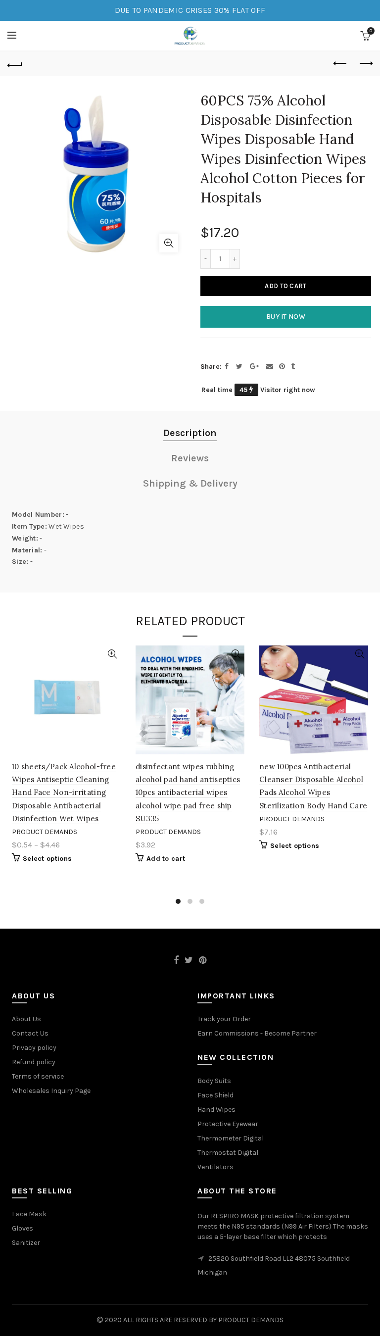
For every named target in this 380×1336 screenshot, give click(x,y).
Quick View (112, 654)
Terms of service (38, 1076)
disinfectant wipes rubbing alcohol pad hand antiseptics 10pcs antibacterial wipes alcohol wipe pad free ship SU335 (188, 793)
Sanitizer (26, 1242)
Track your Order (224, 1019)
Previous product (340, 64)
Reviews (190, 458)
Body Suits (214, 1081)
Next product (365, 64)
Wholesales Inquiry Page (51, 1091)
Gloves (22, 1228)
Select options (47, 858)
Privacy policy (34, 1047)
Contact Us (30, 1033)
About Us (26, 1019)
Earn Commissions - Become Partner (257, 1033)
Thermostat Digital (227, 1152)
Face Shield (215, 1095)
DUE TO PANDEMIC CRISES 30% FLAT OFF (190, 10)
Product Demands (44, 832)
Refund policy (33, 1062)
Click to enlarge (168, 243)
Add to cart (285, 286)
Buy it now (285, 316)
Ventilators (215, 1167)
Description (190, 433)
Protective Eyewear (227, 1124)
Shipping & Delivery (190, 483)
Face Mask (29, 1214)
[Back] (14, 64)
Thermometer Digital (230, 1138)
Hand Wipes (216, 1109)
